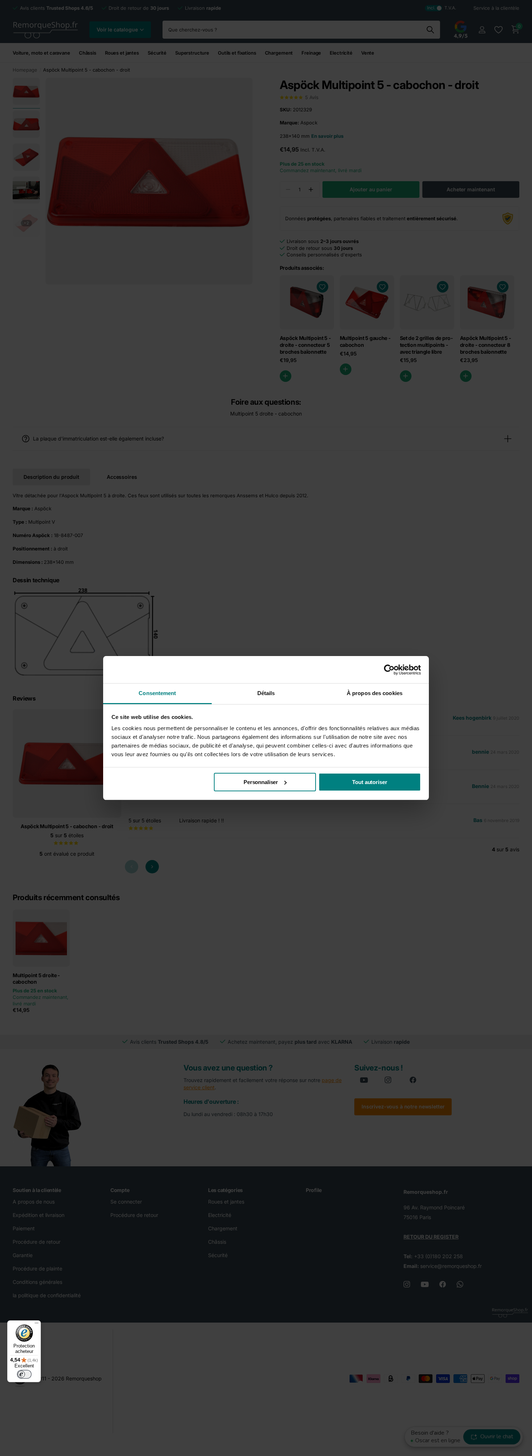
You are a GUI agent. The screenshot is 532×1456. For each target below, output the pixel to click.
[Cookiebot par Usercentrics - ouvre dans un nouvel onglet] (389, 669)
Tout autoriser (369, 782)
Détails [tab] (266, 693)
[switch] (24, 1374)
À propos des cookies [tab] (374, 693)
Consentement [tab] (157, 693)
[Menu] (36, 1324)
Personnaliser (261, 782)
